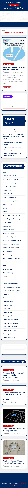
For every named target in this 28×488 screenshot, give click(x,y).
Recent (5, 276)
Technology (6, 309)
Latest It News (7, 222)
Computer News (7, 190)
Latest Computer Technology (11, 215)
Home (4, 30)
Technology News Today (10, 326)
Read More (7, 87)
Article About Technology (10, 176)
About (4, 172)
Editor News (9, 485)
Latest (5, 211)
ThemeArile (18, 485)
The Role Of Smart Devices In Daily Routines (14, 429)
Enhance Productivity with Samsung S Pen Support (14, 68)
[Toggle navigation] (14, 24)
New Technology (8, 251)
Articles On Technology (9, 183)
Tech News (6, 294)
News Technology (8, 269)
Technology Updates (9, 334)
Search (7, 96)
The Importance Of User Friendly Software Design (13, 462)
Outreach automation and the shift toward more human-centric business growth (14, 136)
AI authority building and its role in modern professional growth (13, 375)
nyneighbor (14, 15)
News (4, 265)
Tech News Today (8, 301)
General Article (7, 204)
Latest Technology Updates (11, 244)
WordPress (22, 483)
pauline (7, 72)
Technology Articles (8, 312)
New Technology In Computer (11, 258)
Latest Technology (8, 229)
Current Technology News (10, 197)
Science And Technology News (11, 287)
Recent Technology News (10, 280)
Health (5, 208)
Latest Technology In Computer (12, 237)
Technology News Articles (10, 319)
